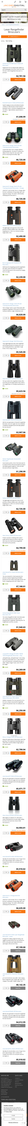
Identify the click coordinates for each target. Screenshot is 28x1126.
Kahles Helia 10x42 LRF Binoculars (12, 225)
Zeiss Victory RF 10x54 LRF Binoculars (13, 378)
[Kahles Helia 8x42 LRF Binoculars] (14, 488)
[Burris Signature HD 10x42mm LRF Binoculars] (14, 253)
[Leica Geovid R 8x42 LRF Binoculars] (14, 1001)
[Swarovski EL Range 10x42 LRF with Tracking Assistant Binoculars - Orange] (14, 176)
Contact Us (17, 1078)
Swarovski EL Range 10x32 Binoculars (13, 341)
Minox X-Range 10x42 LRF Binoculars (12, 737)
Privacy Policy (9, 1111)
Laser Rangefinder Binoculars (12, 24)
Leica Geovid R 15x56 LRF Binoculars (12, 776)
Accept (13, 1115)
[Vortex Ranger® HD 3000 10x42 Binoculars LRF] (14, 603)
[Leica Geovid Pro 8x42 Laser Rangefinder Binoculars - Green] (14, 925)
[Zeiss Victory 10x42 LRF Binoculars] (14, 526)
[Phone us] (15, 1)
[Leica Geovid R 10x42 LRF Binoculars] (14, 410)
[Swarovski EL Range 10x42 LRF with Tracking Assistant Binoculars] (14, 136)
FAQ (16, 1087)
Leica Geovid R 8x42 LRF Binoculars (12, 1011)
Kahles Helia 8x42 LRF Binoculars (11, 498)
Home (3, 24)
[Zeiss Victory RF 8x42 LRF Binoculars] (14, 805)
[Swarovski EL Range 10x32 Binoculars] (14, 331)
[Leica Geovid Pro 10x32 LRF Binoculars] (14, 1039)
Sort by (2, 41)
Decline (13, 1119)
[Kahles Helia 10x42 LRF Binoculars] (14, 216)
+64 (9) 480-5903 (5, 1097)
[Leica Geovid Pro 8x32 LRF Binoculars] (14, 847)
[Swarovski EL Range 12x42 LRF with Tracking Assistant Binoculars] (14, 294)
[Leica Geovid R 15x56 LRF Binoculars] (14, 766)
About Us (17, 1081)
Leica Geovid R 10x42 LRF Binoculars (12, 420)
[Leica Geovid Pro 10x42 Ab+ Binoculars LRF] (14, 964)
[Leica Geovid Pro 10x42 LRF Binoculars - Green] (14, 564)
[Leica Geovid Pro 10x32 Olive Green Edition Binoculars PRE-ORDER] (14, 686)
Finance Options (4, 1102)
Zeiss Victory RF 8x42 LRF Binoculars (12, 815)
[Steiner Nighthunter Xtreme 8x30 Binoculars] (14, 449)
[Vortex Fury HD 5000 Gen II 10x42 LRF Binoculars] (14, 54)
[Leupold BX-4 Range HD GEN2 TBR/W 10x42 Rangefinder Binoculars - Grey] (14, 644)
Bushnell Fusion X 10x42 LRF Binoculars (13, 103)
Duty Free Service (19, 1085)
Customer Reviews (19, 1080)
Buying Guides (18, 1083)
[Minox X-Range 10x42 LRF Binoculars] (14, 727)
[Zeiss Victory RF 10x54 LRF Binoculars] (14, 369)
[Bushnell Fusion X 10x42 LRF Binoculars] (14, 93)
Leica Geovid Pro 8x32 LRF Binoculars (13, 856)
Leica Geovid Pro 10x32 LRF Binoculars (13, 1049)
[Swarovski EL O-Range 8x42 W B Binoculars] (14, 886)
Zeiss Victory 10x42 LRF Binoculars (12, 535)
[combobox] (14, 9)
